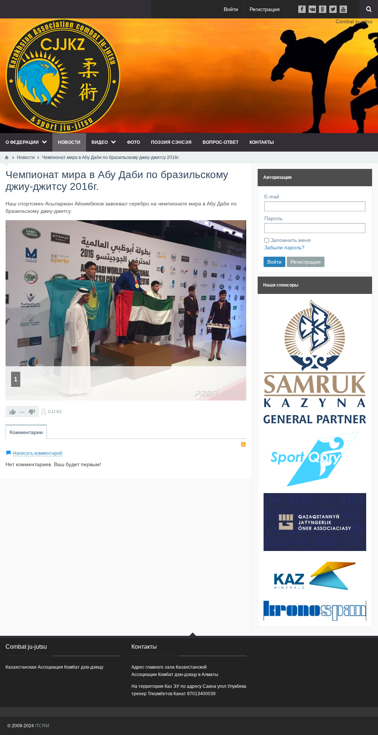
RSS (243, 444)
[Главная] (7, 157)
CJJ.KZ (55, 411)
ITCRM (42, 725)
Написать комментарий (37, 453)
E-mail (271, 197)
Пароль (273, 218)
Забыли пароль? (284, 247)
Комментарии (26, 432)
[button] (236, 230)
